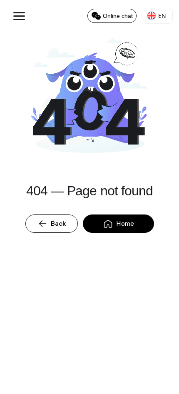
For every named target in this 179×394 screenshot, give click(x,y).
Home (125, 223)
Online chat (118, 15)
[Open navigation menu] (16, 16)
